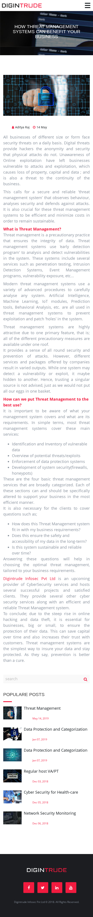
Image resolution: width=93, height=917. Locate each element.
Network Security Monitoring (50, 813)
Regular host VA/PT (41, 771)
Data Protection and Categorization (55, 729)
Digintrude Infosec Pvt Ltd (29, 578)
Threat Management (42, 708)
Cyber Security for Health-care (51, 792)
